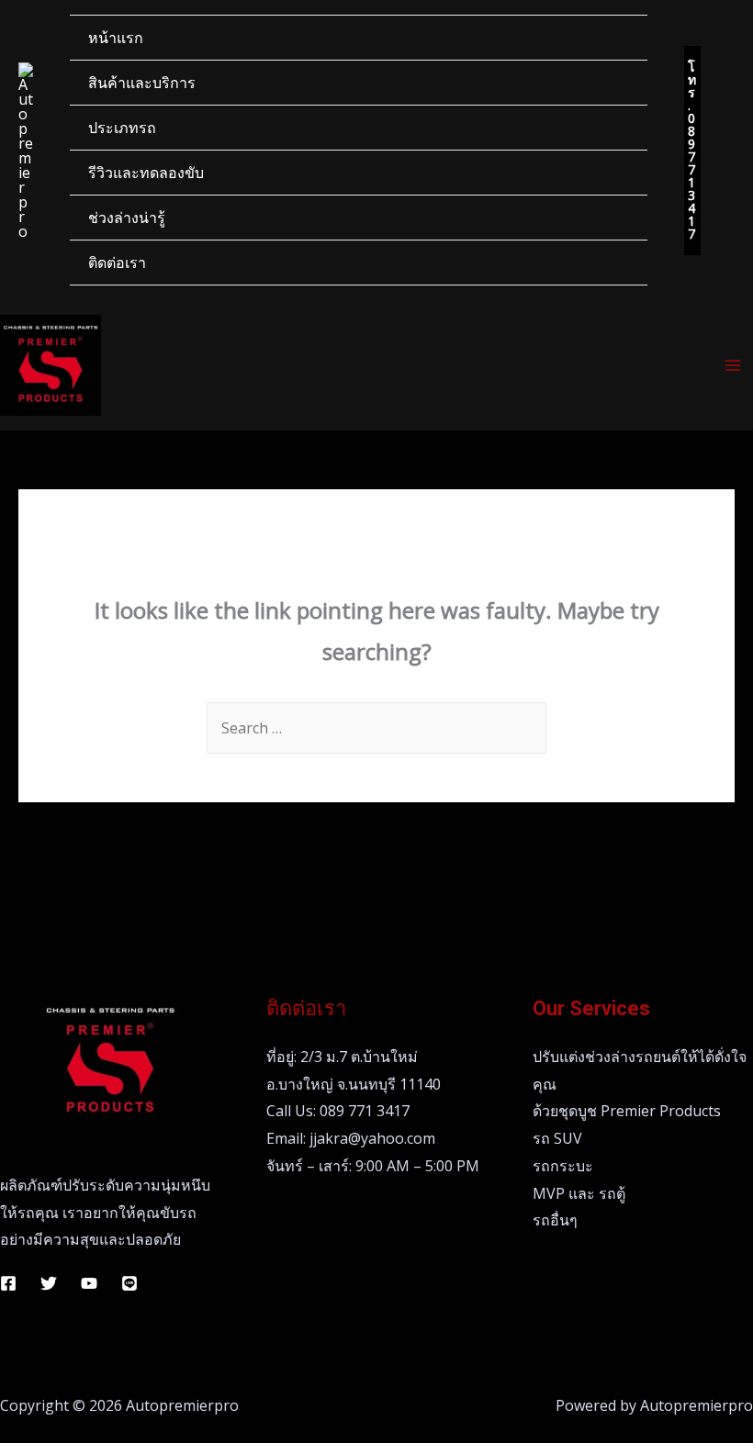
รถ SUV (557, 1138)
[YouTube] (89, 1283)
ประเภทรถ (122, 127)
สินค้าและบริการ (142, 83)
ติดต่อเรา (117, 262)
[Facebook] (8, 1283)
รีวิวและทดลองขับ (146, 172)
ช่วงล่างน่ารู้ (126, 217)
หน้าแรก (115, 38)
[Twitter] (48, 1283)
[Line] (129, 1283)
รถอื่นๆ (555, 1220)
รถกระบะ (563, 1166)
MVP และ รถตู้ (579, 1193)
